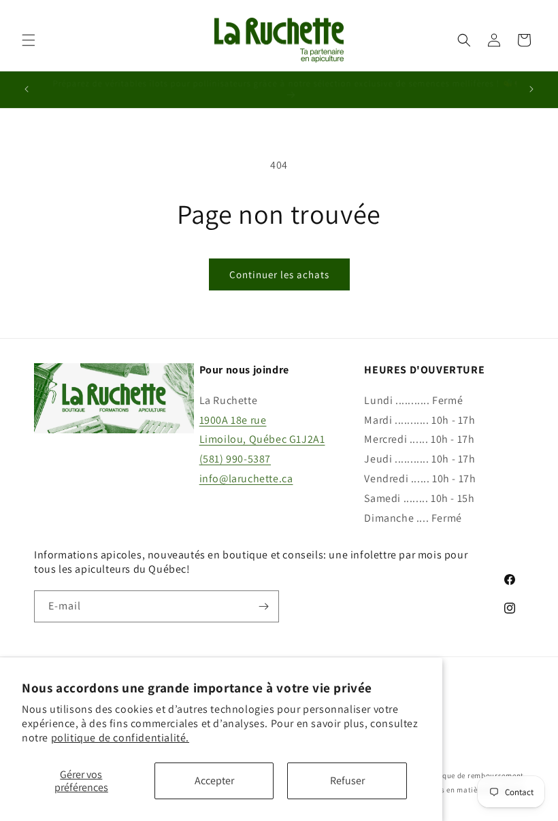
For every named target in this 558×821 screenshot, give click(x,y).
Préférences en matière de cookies (464, 789)
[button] (29, 40)
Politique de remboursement (473, 775)
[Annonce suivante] (531, 89)
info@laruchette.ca (246, 478)
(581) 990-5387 (235, 459)
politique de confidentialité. (120, 738)
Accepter (214, 780)
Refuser (347, 780)
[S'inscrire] (263, 606)
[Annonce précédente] (27, 89)
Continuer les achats (279, 274)
